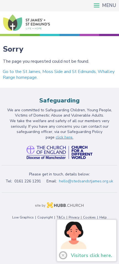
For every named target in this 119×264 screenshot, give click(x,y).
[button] (59, 5)
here (68, 137)
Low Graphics (23, 217)
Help (103, 217)
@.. (86, 181)
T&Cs (60, 217)
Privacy (74, 217)
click (60, 137)
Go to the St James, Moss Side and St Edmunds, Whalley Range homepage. (59, 75)
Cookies (89, 217)
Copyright (45, 217)
